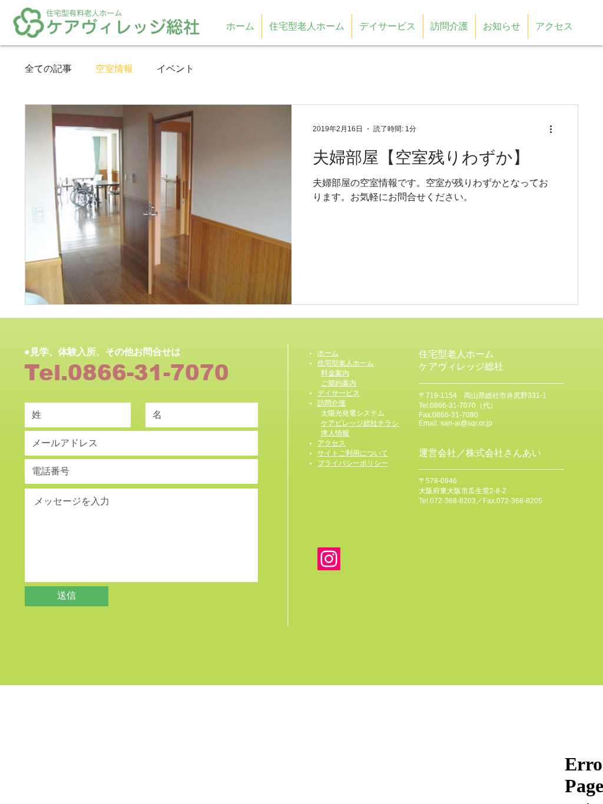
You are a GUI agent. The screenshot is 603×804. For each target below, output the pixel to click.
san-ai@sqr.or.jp (466, 423)
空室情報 (114, 69)
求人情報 (335, 433)
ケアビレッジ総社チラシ (360, 423)
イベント (175, 69)
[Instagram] (328, 558)
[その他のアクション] (555, 129)
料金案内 (335, 373)
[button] (502, 26)
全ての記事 (48, 69)
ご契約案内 (338, 383)
